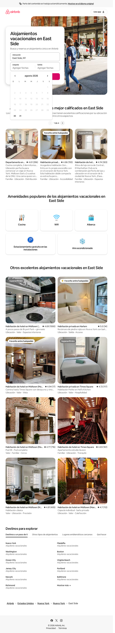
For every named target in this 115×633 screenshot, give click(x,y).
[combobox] (35, 58)
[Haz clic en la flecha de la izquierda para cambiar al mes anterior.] (15, 76)
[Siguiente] (62, 123)
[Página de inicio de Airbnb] (13, 11)
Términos (62, 628)
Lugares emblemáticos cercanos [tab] (77, 534)
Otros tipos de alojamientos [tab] (45, 534)
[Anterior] (50, 123)
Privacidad (51, 628)
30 (15, 116)
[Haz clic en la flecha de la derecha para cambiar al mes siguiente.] (47, 76)
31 (20, 116)
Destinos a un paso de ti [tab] (17, 534)
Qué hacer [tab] (101, 534)
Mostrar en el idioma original (81, 3)
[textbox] (22, 68)
